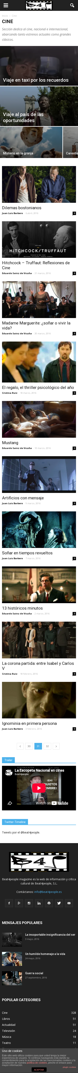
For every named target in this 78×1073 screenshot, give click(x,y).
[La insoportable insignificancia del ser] (12, 940)
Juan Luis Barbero (12, 213)
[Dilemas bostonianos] (39, 184)
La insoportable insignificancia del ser (50, 934)
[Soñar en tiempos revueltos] (39, 529)
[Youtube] (69, 903)
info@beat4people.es (48, 892)
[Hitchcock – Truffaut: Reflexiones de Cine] (39, 239)
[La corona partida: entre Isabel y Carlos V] (39, 640)
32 (47, 746)
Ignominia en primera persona (29, 723)
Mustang (10, 442)
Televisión (8, 1031)
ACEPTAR (39, 1070)
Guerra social (34, 973)
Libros (6, 1019)
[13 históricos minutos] (39, 584)
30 (29, 746)
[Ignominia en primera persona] (39, 700)
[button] (72, 5)
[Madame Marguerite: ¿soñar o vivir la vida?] (39, 299)
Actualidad (8, 1025)
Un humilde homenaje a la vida (45, 954)
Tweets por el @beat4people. (21, 832)
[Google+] (19, 903)
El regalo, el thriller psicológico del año (38, 387)
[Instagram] (29, 903)
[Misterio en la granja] (31, 146)
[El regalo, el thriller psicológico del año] (39, 362)
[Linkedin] (39, 903)
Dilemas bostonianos (21, 207)
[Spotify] (49, 903)
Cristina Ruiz (9, 392)
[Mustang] (39, 419)
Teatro (6, 1043)
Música (6, 1037)
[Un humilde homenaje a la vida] (12, 959)
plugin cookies (69, 1067)
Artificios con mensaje (23, 498)
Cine (5, 1013)
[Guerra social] (12, 978)
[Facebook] (9, 903)
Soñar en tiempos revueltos (27, 553)
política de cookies (37, 1062)
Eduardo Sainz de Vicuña (17, 273)
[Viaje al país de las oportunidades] (39, 110)
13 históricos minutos (22, 608)
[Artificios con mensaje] (39, 474)
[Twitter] (59, 903)
